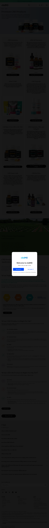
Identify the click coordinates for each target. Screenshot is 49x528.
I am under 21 (30, 269)
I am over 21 (18, 269)
